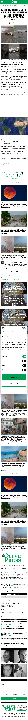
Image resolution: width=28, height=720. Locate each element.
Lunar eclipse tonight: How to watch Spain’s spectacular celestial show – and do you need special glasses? (14, 205)
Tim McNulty (15, 22)
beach (3, 172)
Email (3, 684)
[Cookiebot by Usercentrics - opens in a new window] (20, 328)
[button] (25, 597)
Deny (14, 390)
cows (21, 172)
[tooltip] (6, 268)
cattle (16, 172)
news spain (14, 174)
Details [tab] (14, 331)
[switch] (24, 361)
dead (25, 172)
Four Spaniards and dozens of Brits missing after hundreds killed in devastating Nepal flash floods (13, 231)
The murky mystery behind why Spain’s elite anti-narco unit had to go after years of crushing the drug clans (13, 644)
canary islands (10, 172)
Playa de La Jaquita (9, 176)
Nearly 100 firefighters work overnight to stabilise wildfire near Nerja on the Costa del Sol (13, 257)
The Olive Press (14, 178)
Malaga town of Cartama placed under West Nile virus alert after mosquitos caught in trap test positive (13, 627)
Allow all (14, 377)
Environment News (19, 163)
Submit (14, 698)
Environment (17, 5)
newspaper (21, 174)
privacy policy (22, 694)
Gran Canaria (7, 174)
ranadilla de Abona (19, 176)
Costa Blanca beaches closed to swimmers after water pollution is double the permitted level (13, 464)
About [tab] (23, 331)
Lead (23, 5)
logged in (10, 275)
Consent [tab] (5, 331)
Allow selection (14, 383)
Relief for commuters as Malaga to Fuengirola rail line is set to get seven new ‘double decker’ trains (14, 639)
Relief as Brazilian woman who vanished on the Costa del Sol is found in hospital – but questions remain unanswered (14, 633)
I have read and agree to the (14, 694)
